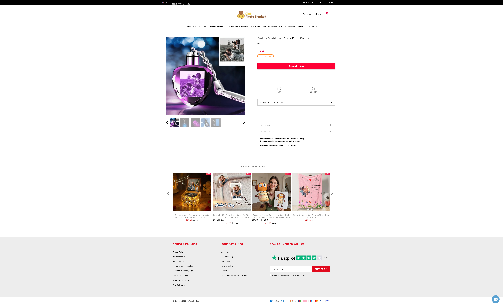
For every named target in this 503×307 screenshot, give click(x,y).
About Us (225, 252)
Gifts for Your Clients (181, 275)
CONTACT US (308, 2)
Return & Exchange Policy (183, 266)
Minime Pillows (258, 26)
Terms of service (179, 256)
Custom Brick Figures (237, 26)
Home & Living (275, 26)
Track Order (328, 2)
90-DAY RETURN (286, 145)
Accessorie (290, 26)
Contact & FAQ (227, 256)
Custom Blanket (193, 26)
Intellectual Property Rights (183, 271)
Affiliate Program (179, 285)
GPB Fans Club (227, 266)
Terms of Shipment (180, 261)
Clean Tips (225, 271)
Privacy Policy (178, 252)
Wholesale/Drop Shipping (183, 280)
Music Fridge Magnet (213, 26)
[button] (172, 76)
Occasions (313, 26)
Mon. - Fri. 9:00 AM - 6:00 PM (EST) (234, 275)
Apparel (301, 26)
